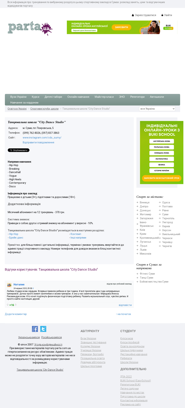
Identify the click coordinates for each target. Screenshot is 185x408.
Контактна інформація (133, 400)
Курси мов (126, 338)
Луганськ (145, 241)
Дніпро (144, 206)
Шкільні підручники (131, 350)
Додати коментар (16, 314)
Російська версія (51, 337)
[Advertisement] (92, 63)
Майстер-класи (104, 96)
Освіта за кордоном (132, 346)
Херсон (166, 230)
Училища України (91, 350)
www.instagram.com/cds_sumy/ (42, 137)
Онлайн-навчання (78, 96)
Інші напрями (78, 237)
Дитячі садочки (129, 388)
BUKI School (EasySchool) (135, 380)
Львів (143, 249)
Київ (142, 229)
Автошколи (157, 96)
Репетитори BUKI (130, 384)
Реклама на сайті (130, 404)
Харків (166, 226)
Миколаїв (145, 253)
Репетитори (137, 96)
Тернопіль (168, 218)
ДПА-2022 (126, 376)
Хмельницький (171, 234)
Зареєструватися (145, 15)
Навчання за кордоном (24, 102)
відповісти (125, 305)
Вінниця (144, 202)
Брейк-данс (16, 237)
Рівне (165, 210)
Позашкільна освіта (93, 358)
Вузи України (18, 96)
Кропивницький (149, 237)
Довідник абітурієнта (93, 362)
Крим (143, 233)
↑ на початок (123, 314)
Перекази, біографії (92, 354)
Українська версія (29, 337)
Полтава (167, 206)
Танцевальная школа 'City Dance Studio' (40, 369)
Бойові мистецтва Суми (154, 281)
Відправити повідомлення (38, 142)
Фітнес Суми (147, 273)
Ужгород (167, 222)
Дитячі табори (53, 96)
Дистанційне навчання (133, 354)
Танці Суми (146, 277)
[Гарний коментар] (7, 305)
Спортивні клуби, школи (44, 108)
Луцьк (143, 245)
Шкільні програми (91, 366)
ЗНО (122, 96)
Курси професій (129, 342)
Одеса (166, 202)
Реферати (126, 358)
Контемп (76, 234)
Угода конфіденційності (48, 344)
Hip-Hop (13, 234)
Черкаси (167, 238)
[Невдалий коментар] (15, 305)
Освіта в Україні (17, 108)
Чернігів (167, 246)
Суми (165, 214)
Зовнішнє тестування (93, 342)
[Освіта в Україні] (30, 28)
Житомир (145, 214)
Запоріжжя (146, 218)
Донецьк (145, 210)
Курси (35, 96)
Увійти (168, 15)
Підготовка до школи (132, 396)
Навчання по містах (132, 392)
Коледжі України (90, 346)
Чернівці (167, 242)
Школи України (129, 362)
